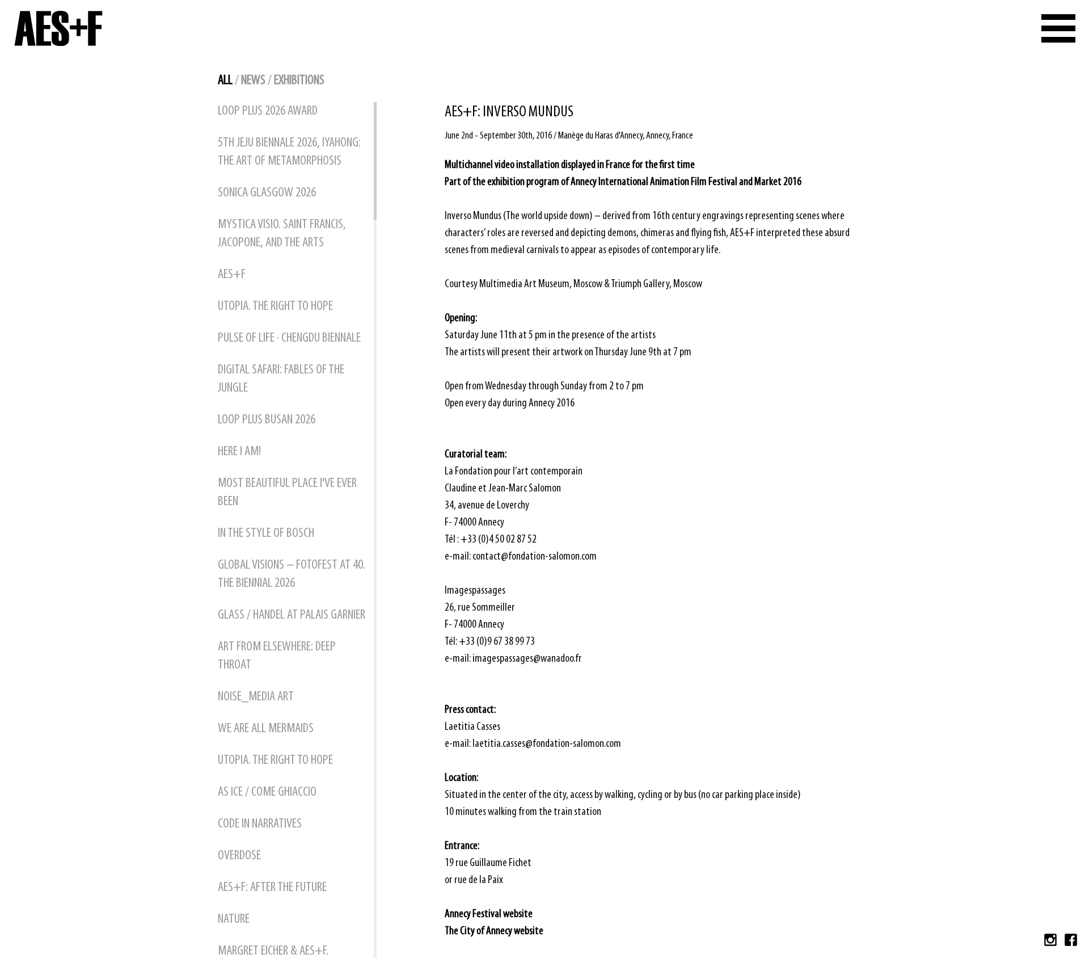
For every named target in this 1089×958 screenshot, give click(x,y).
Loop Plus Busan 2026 (266, 420)
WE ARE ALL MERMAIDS (266, 729)
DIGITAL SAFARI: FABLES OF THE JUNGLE (281, 379)
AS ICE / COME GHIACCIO (267, 792)
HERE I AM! (239, 452)
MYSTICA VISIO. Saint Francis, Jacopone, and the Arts (282, 234)
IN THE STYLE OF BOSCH (266, 533)
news (253, 80)
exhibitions (299, 80)
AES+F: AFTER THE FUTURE (272, 887)
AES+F (232, 274)
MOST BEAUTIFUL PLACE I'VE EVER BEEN (287, 493)
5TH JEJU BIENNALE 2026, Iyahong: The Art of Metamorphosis (289, 152)
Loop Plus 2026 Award (268, 111)
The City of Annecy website (494, 931)
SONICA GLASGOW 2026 (267, 193)
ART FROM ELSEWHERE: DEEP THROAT (277, 656)
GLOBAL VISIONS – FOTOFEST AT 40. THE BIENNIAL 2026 (291, 574)
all (225, 80)
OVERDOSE (239, 856)
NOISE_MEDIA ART (256, 697)
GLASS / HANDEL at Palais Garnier (291, 615)
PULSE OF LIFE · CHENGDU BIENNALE (289, 338)
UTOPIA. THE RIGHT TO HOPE (275, 306)
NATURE (234, 919)
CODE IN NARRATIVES (260, 824)
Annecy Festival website (489, 914)
